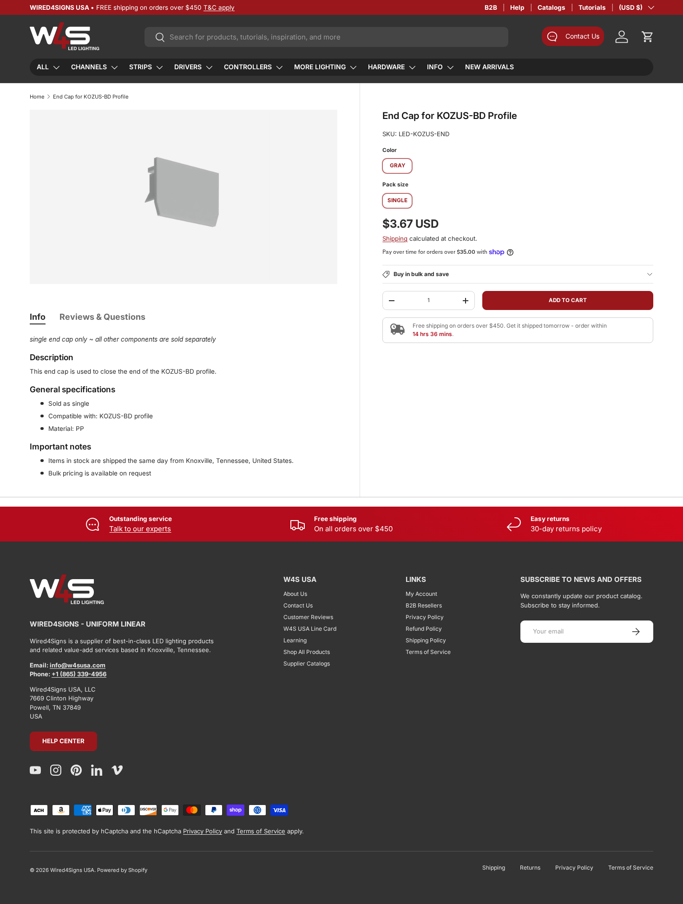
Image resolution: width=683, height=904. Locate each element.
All (43, 67)
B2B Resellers (424, 605)
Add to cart (568, 300)
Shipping (394, 238)
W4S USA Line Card (309, 628)
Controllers (248, 67)
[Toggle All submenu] (56, 67)
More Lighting (320, 67)
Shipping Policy (426, 640)
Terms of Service (428, 651)
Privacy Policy (425, 617)
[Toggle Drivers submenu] (209, 67)
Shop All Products (306, 651)
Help (517, 7)
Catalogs (551, 7)
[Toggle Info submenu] (450, 67)
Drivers (188, 67)
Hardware (386, 67)
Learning (295, 640)
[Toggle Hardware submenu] (412, 67)
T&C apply (219, 7)
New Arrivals (489, 67)
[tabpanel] (183, 406)
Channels (89, 67)
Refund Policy (424, 628)
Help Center (63, 741)
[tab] (38, 316)
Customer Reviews (308, 617)
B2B (491, 7)
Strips (140, 67)
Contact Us (298, 605)
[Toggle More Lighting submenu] (353, 67)
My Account (421, 593)
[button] (647, 36)
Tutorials (592, 7)
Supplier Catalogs (306, 663)
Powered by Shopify (122, 870)
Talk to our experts (140, 528)
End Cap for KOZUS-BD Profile (91, 96)
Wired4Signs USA (72, 870)
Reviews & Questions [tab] (102, 317)
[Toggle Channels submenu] (114, 67)
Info (435, 67)
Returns (530, 867)
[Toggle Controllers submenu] (279, 67)
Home (37, 96)
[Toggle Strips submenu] (159, 67)
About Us (295, 593)
